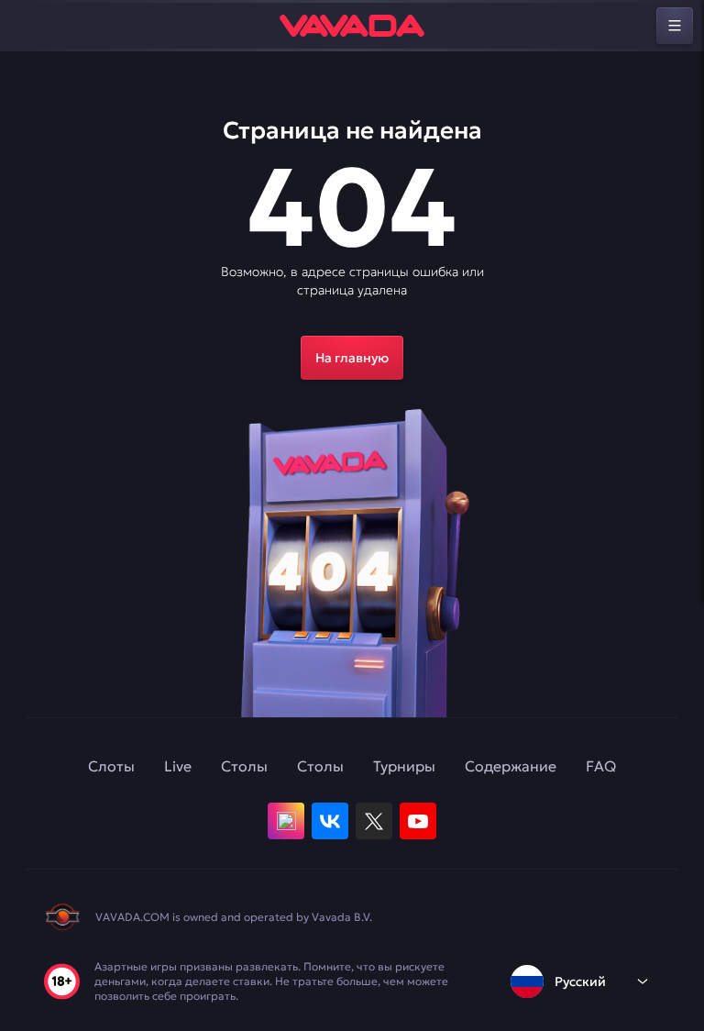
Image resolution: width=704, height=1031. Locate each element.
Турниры (404, 766)
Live (178, 766)
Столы (244, 766)
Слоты (111, 766)
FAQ (601, 766)
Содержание (510, 766)
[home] (352, 26)
